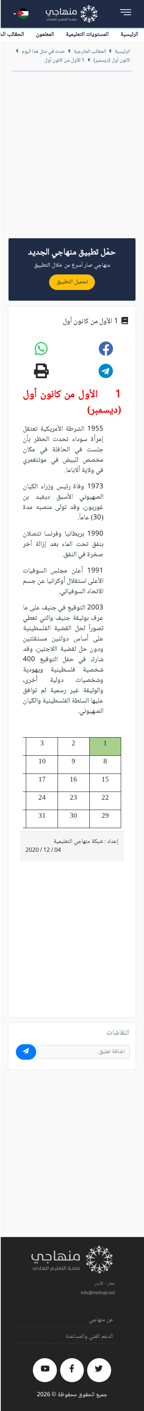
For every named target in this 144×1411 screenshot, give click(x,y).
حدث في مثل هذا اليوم (43, 51)
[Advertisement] (72, 157)
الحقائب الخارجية (90, 51)
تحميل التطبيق (72, 282)
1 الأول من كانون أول (64, 60)
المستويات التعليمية (87, 35)
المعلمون (45, 35)
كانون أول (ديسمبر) (111, 60)
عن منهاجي (101, 1320)
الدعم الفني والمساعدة (89, 1337)
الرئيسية (129, 35)
